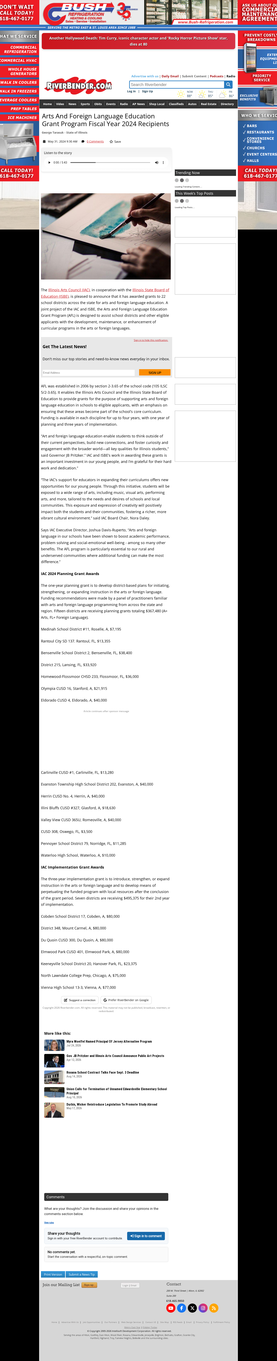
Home (47, 104)
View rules (49, 1223)
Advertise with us (144, 76)
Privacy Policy (202, 1322)
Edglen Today (150, 1327)
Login (125, 1285)
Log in (131, 91)
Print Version (53, 1274)
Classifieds (176, 104)
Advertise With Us (70, 1322)
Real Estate (208, 104)
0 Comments (95, 141)
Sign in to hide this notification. (151, 340)
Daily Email (170, 76)
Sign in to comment (148, 1236)
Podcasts (216, 76)
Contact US (150, 1322)
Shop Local (156, 104)
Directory (227, 104)
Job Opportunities (91, 1322)
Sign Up (147, 91)
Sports (85, 104)
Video (60, 104)
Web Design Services (131, 1322)
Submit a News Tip (82, 1274)
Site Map (164, 1322)
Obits (98, 104)
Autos (192, 104)
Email (133, 1285)
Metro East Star (132, 1327)
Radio (231, 76)
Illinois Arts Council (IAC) (69, 289)
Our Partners (110, 1322)
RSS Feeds (178, 1322)
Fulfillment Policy (221, 1322)
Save (117, 141)
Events (111, 104)
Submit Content (194, 76)
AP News (138, 104)
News (72, 104)
